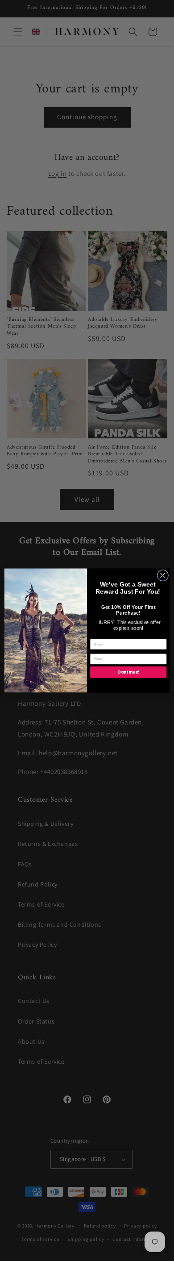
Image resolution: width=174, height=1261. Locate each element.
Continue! (128, 672)
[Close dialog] (162, 575)
